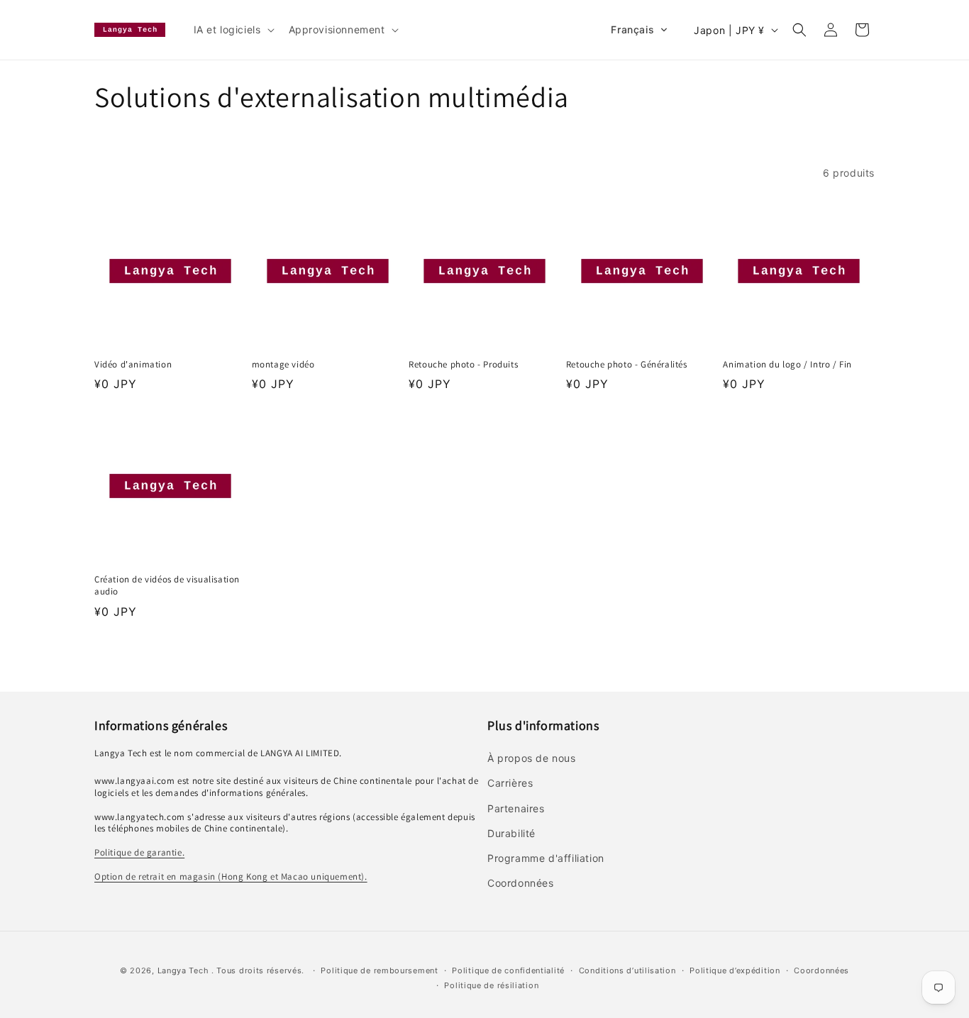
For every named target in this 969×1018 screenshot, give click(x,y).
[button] (232, 30)
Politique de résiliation (491, 985)
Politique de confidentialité (508, 970)
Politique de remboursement (379, 970)
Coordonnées (821, 970)
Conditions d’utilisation (627, 970)
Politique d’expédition (735, 970)
